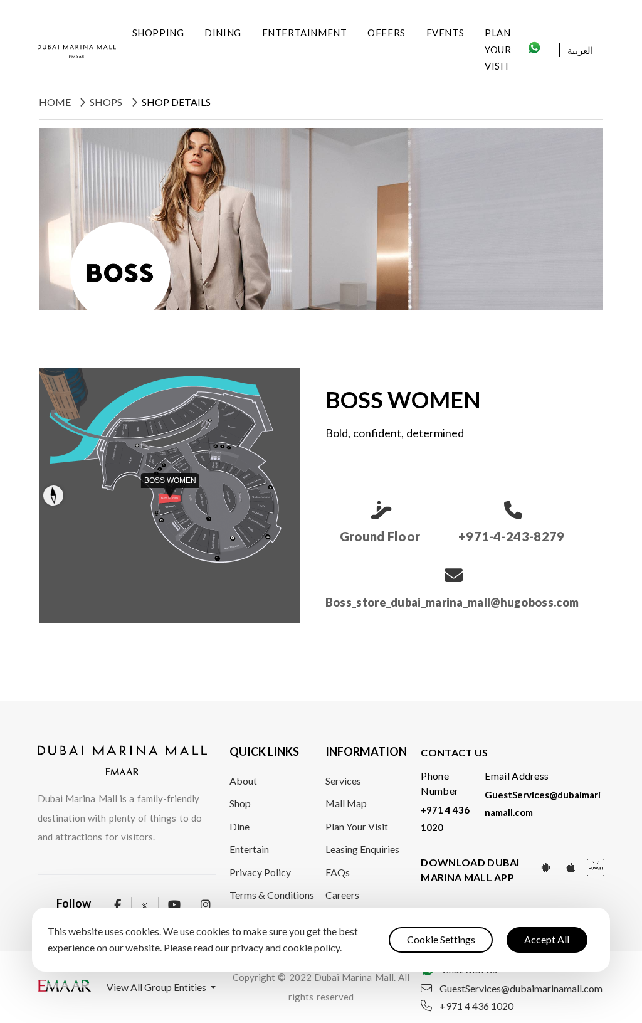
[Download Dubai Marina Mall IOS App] (570, 866)
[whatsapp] (534, 51)
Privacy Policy (260, 872)
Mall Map (346, 803)
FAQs (337, 872)
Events (445, 32)
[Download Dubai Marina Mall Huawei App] (595, 866)
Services (343, 781)
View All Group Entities (157, 987)
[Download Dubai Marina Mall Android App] (545, 866)
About (243, 781)
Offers (386, 32)
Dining (222, 32)
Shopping (158, 32)
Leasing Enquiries (362, 849)
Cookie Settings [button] (441, 939)
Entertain (249, 849)
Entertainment (304, 32)
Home (55, 102)
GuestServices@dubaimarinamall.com (521, 988)
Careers (342, 895)
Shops (106, 102)
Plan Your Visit (498, 49)
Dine (239, 826)
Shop (240, 803)
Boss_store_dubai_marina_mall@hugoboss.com (452, 602)
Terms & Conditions (271, 895)
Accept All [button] (546, 939)
